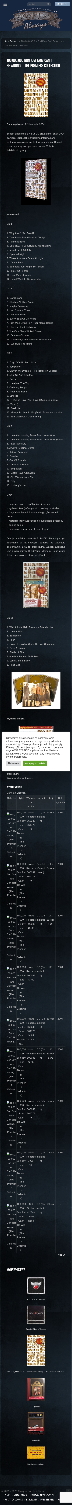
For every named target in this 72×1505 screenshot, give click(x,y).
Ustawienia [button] (13, 763)
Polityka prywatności (41, 1495)
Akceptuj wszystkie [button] (35, 763)
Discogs (21, 792)
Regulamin (31, 1499)
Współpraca (20, 1495)
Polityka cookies (14, 1499)
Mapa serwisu (47, 1499)
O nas (7, 1495)
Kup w (61, 1254)
